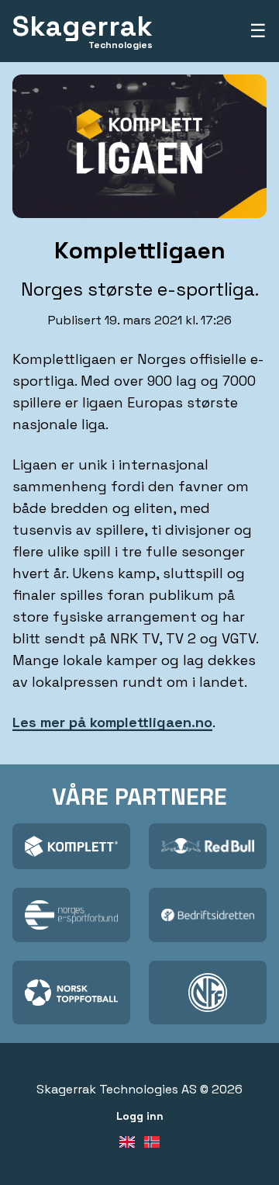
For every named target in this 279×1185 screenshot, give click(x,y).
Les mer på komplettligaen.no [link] (112, 722)
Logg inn (140, 1116)
